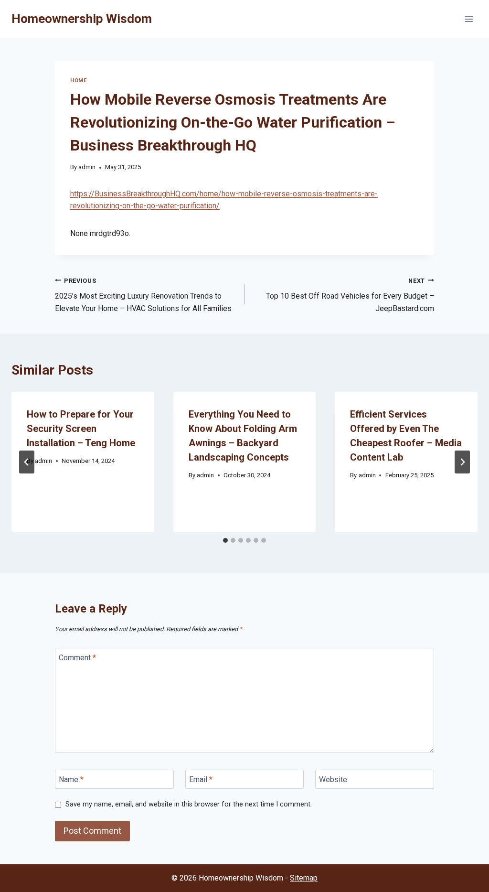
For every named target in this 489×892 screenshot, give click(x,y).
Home (78, 80)
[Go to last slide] (26, 462)
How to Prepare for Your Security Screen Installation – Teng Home (81, 428)
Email (201, 779)
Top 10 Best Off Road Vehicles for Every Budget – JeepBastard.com (350, 295)
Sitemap (304, 877)
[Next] (462, 462)
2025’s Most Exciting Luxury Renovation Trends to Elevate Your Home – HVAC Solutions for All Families (143, 295)
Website (333, 779)
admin (87, 167)
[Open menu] (469, 18)
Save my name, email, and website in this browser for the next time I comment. (188, 804)
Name (71, 779)
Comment (77, 657)
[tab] (225, 540)
